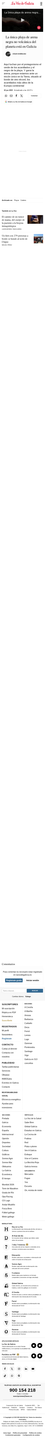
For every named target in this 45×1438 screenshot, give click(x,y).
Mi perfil (5, 1030)
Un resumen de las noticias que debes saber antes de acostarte (25, 1238)
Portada (5, 1118)
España (5, 1130)
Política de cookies (35, 1433)
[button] (22, 20)
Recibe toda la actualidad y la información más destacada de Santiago (26, 1314)
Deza (26, 1027)
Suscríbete (7, 1020)
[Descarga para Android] (39, 1345)
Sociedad (6, 1146)
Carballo (28, 1023)
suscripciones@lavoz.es (22, 1396)
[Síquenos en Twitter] (12, 1369)
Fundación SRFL (30, 1405)
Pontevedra (29, 1047)
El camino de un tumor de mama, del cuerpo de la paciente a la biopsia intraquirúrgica (13, 221)
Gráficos (5, 1154)
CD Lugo (6, 1200)
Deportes (6, 1142)
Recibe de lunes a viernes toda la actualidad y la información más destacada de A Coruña (26, 1294)
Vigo (26, 1055)
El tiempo (6, 1178)
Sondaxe (22, 1407)
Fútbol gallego (8, 1212)
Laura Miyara (7, 229)
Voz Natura (38, 1407)
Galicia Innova (30, 1166)
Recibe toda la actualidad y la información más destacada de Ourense (26, 1332)
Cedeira (23, 200)
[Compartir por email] (11, 96)
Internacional (8, 1134)
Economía (6, 1126)
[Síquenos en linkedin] (26, 1369)
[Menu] (3, 3)
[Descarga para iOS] (33, 1345)
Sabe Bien (29, 1122)
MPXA (23, 1409)
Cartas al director (9, 1048)
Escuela (28, 1186)
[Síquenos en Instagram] (19, 1369)
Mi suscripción (8, 1008)
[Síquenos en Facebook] (5, 1369)
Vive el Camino (31, 1158)
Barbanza (28, 1019)
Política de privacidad (20, 1433)
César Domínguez (19, 54)
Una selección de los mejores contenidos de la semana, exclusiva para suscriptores (26, 1247)
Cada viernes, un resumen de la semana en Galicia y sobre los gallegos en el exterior (25, 1285)
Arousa (27, 1015)
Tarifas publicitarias (10, 1067)
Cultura (5, 1150)
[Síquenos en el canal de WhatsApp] (12, 1376)
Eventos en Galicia (10, 1083)
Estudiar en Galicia (32, 1130)
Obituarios (6, 1166)
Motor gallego (8, 1216)
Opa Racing (7, 1196)
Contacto (6, 1087)
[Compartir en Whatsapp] (6, 96)
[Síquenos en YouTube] (33, 1369)
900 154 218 (23, 1390)
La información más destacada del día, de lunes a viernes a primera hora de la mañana (27, 1229)
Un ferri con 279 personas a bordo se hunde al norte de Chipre (15, 238)
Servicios (6, 1071)
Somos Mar (7, 1162)
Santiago (28, 1051)
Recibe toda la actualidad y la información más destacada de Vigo (26, 1323)
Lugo (26, 1039)
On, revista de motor (33, 1190)
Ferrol (27, 1031)
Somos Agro (7, 1158)
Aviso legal (7, 1433)
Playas (16, 200)
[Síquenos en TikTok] (5, 1376)
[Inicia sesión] (40, 3)
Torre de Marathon (10, 1188)
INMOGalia (7, 1079)
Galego (28, 996)
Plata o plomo (30, 1146)
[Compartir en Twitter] (22, 96)
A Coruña (28, 1007)
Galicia (5, 1122)
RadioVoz (14, 1407)
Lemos (27, 1035)
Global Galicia (30, 1126)
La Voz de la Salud (32, 1118)
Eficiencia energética (11, 1099)
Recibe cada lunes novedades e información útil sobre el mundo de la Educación (26, 1257)
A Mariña (28, 1011)
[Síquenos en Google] (19, 1376)
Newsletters (7, 1034)
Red (26, 1142)
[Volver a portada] (23, 3)
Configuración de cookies (31, 1435)
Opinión (5, 1138)
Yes (26, 1182)
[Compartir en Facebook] (16, 96)
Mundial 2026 (8, 1184)
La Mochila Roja (31, 1162)
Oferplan (6, 1075)
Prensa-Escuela (14, 1409)
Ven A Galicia (30, 1150)
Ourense (28, 1043)
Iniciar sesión (32, 980)
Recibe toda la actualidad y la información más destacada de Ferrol (26, 1303)
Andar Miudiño (8, 1204)
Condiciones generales (12, 1435)
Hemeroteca (7, 1016)
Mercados (28, 1174)
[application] (22, 20)
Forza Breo (7, 1208)
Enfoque (28, 1154)
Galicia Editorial (31, 1409)
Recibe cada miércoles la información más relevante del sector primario (25, 1266)
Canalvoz (30, 1407)
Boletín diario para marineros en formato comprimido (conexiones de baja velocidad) (25, 1275)
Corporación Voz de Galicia (14, 1405)
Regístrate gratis (14, 980)
